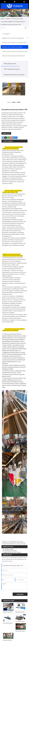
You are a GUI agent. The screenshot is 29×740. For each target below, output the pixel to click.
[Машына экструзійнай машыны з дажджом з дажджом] (21, 606)
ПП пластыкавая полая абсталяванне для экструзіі (21, 621)
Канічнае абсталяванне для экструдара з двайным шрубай (8, 623)
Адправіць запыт (6, 133)
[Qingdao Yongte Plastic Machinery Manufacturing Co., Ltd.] (15, 6)
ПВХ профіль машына (19, 21)
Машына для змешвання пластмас (8, 640)
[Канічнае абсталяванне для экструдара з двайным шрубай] (8, 617)
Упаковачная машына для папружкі (14, 74)
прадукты (8, 18)
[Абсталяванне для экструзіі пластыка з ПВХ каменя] (21, 626)
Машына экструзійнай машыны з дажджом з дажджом (21, 612)
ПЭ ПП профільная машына (12, 69)
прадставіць (20, 594)
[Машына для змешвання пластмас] (8, 635)
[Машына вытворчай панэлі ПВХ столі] (8, 606)
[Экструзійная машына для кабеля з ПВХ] (14, 89)
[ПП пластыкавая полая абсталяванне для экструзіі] (21, 616)
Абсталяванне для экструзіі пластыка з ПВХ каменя (21, 631)
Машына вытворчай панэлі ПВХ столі (8, 612)
